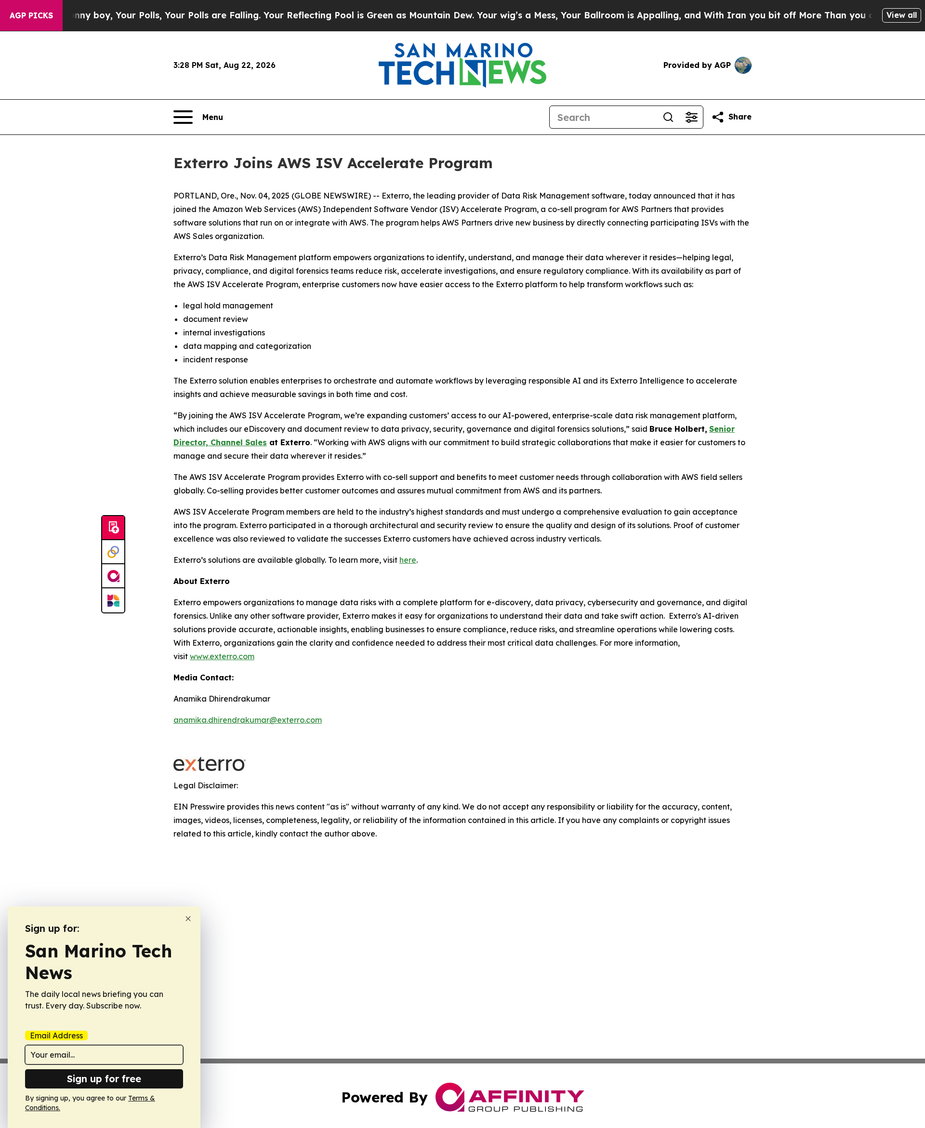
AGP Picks (31, 15)
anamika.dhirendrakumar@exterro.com (247, 720)
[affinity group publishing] (113, 576)
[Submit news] (113, 528)
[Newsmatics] (113, 600)
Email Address (56, 1035)
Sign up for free (104, 1079)
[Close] (188, 918)
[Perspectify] (113, 552)
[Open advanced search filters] (691, 117)
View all (901, 15)
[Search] (668, 117)
